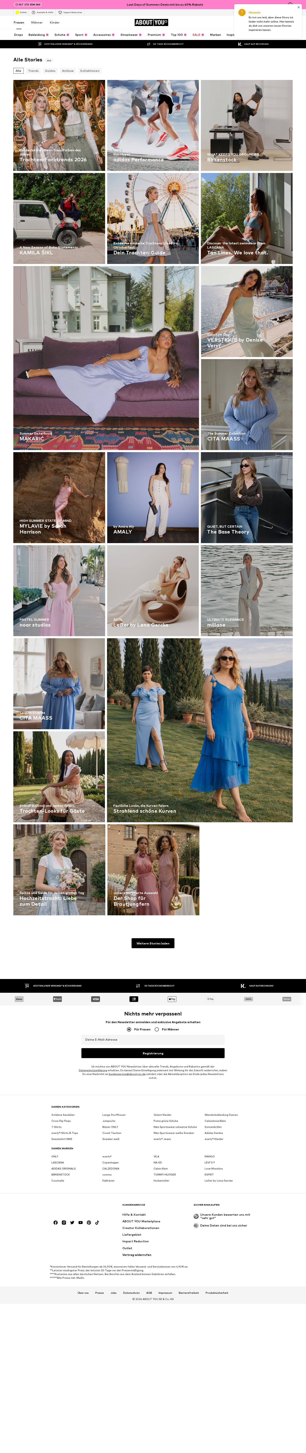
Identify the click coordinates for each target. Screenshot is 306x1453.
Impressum (165, 1292)
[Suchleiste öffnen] (247, 34)
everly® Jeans (162, 1139)
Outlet (23, 12)
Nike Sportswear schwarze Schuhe (175, 1126)
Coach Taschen (111, 1133)
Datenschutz (131, 1292)
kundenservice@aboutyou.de (127, 1074)
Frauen (19, 22)
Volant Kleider (163, 1114)
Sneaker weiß (110, 1139)
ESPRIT (209, 1174)
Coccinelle (57, 1180)
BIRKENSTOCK (60, 1174)
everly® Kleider (214, 1139)
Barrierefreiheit (189, 1292)
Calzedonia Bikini (215, 1120)
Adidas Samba (214, 1133)
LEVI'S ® (210, 1162)
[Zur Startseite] (74, 1207)
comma (107, 1174)
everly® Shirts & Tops (64, 1133)
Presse (99, 1292)
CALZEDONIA (110, 1168)
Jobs (114, 1292)
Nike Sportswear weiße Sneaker (174, 1133)
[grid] (153, 498)
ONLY (54, 1156)
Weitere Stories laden (153, 943)
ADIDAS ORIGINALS (63, 1168)
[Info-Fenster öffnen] (290, 4)
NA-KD (158, 1162)
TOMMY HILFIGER (165, 1174)
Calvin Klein (161, 1168)
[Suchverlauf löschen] (289, 34)
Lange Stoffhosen (114, 1114)
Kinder (55, 22)
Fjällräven (108, 1180)
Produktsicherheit (217, 1292)
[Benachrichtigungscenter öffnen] (266, 22)
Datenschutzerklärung (93, 1070)
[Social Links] (55, 1222)
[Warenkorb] (290, 22)
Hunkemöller (161, 1180)
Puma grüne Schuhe (166, 1120)
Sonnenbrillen (213, 1126)
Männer (37, 22)
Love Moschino (214, 1168)
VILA (156, 1156)
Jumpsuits (108, 1120)
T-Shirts (56, 1126)
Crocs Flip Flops (61, 1120)
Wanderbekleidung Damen (221, 1114)
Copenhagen (110, 1162)
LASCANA (57, 1162)
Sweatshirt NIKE (61, 1139)
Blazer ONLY (110, 1126)
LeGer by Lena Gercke (219, 1180)
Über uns (83, 1292)
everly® (107, 1156)
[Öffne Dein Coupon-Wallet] (243, 22)
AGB (149, 1292)
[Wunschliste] (278, 22)
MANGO (210, 1156)
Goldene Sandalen (63, 1114)
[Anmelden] (255, 22)
